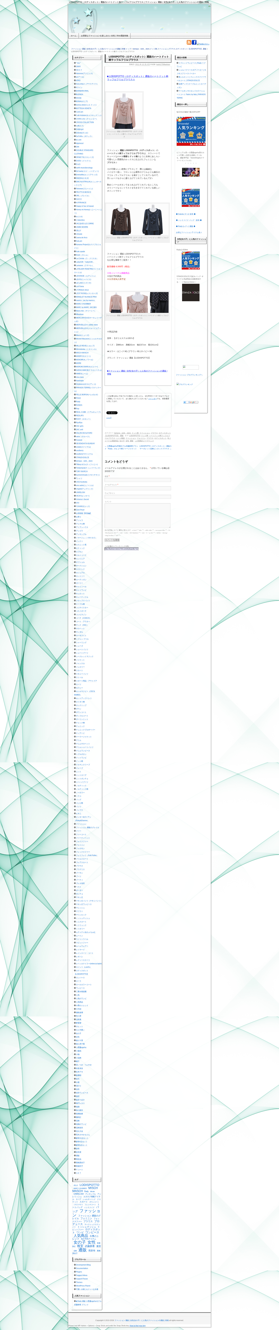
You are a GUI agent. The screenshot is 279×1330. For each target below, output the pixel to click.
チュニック (80, 726)
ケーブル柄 (80, 604)
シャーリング (81, 642)
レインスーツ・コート (84, 953)
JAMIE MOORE (82, 227)
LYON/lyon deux (82, 290)
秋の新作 (79, 1110)
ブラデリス (80, 869)
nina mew (80, 377)
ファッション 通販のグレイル (87, 827)
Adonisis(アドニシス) (84, 73)
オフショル (80, 562)
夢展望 (78, 1023)
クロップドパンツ (83, 601)
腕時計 (78, 1117)
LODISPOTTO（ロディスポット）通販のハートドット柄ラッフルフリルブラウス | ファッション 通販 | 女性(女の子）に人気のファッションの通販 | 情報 (139, 2)
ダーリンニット (82, 719)
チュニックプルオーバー (85, 730)
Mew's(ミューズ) (82, 335)
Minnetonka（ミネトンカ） (87, 349)
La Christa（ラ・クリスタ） (87, 258)
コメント (108, 502)
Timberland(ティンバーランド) (88, 468)
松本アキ (79, 1072)
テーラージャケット (84, 737)
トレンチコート (90, 1204)
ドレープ (79, 768)
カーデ (78, 1199)
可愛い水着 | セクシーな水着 (87, 1289)
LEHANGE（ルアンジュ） (86, 276)
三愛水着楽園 (81, 992)
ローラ (78, 981)
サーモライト (81, 635)
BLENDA (79, 94)
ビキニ (78, 813)
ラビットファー (82, 943)
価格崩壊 (79, 1012)
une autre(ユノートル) (84, 485)
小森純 (78, 1051)
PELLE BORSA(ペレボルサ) (87, 395)
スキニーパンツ (82, 674)
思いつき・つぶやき (84, 1065)
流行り (78, 1086)
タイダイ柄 (80, 702)
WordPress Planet (83, 1286)
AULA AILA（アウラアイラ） (87, 84)
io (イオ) (79, 217)
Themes (79, 1282)
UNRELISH (80, 492)
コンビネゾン (81, 615)
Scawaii (79, 440)
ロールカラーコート (84, 985)
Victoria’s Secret (82, 499)
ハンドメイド (89, 1207)
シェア (109, 418)
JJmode (79, 234)
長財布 (91, 1250)
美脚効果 (79, 1114)
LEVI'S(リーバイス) (83, 279)
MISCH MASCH (82, 353)
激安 (77, 1096)
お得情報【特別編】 (84, 513)
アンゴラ (79, 531)
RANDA (79, 405)
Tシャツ (79, 478)
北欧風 (78, 1019)
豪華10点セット (82, 1138)
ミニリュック (81, 925)
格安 (80, 1246)
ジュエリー (80, 667)
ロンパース (80, 978)
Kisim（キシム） (82, 255)
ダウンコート (81, 712)
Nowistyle (80, 381)
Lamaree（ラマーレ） (85, 265)
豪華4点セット (81, 1142)
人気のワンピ (81, 999)
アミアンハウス (82, 527)
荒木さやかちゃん (83, 1135)
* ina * (78, 63)
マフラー (79, 911)
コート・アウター (83, 621)
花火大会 (79, 1131)
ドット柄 (153, 49)
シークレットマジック (84, 656)
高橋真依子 (80, 1163)
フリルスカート (82, 859)
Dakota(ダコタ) (82, 133)
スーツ (78, 684)
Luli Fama (80, 286)
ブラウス (171, 49)
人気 (77, 995)
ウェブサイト (110, 493)
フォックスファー (83, 852)
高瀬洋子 (79, 1166)
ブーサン (79, 873)
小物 (77, 1054)
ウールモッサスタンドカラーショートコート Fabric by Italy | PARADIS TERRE (191, 94)
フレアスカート (82, 862)
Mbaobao (80, 314)
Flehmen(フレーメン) (84, 189)
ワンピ (80, 1232)
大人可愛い (80, 1030)
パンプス (79, 810)
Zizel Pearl (80, 510)
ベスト (78, 887)
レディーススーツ (83, 960)
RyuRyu (79, 423)
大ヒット (79, 1026)
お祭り (78, 517)
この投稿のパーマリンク (144, 441)
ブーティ (79, 880)
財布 (77, 1149)
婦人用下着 (80, 1044)
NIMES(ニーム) (82, 374)
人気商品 (79, 1002)
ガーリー (79, 583)
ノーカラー (80, 793)
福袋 (77, 1107)
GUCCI (79, 199)
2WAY (78, 66)
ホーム (73, 36)
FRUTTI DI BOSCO (83, 192)
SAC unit (79, 429)
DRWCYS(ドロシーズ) (85, 157)
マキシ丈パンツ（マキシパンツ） (89, 901)
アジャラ (79, 520)
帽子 (77, 1061)
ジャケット (80, 660)
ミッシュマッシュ (83, 918)
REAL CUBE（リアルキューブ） (89, 412)
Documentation (82, 1268)
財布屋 (78, 1152)
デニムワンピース (83, 751)
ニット (78, 772)
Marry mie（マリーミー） (86, 311)
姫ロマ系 (79, 1040)
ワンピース (80, 988)
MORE (78, 363)
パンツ (78, 807)
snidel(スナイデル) (83, 447)
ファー (78, 831)
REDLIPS (80, 416)
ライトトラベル (82, 939)
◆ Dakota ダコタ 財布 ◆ (186, 214)
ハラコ (78, 796)
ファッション (162, 49)
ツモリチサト (78, 1204)
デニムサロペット (83, 744)
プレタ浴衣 (80, 883)
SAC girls (79, 426)
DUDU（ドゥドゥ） (84, 161)
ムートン (79, 936)
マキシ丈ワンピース (84, 904)
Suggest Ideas (81, 1275)
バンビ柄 (79, 803)
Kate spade (80, 251)
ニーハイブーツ (82, 782)
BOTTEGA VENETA (83, 108)
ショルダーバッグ (89, 1199)
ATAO (78, 80)
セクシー (79, 688)
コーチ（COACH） (83, 618)
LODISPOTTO (134, 436)
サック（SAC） (82, 625)
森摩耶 (78, 1075)
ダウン (78, 709)
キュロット (80, 594)
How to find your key (138, 1326)
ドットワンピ (81, 758)
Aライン (79, 87)
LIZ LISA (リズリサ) (83, 283)
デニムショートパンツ (84, 747)
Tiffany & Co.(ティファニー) (87, 464)
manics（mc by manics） (86, 300)
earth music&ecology (84, 168)
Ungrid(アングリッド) (84, 489)
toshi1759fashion (163, 64)
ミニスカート (81, 922)
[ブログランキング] (191, 384)
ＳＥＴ (78, 1173)
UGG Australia (81, 482)
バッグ (78, 800)
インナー (79, 541)
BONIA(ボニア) (82, 101)
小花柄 (78, 1058)
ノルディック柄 (82, 789)
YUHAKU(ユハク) (83, 506)
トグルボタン (81, 754)
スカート (79, 670)
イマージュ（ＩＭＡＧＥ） (86, 538)
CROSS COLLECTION (85, 122)
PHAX (78, 398)
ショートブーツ (82, 653)
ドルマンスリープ (83, 765)
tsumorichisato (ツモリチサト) (88, 475)
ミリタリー (80, 929)
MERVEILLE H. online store (87, 325)
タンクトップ (81, 705)
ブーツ (78, 876)
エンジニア (80, 559)
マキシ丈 (79, 897)
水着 (77, 1082)
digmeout (79, 143)
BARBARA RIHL (82, 91)
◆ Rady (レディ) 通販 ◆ (185, 226)
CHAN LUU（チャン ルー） (87, 119)
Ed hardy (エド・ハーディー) (87, 171)
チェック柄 (80, 723)
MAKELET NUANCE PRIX (86, 297)
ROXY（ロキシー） (83, 419)
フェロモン (80, 848)
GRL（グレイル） (83, 196)
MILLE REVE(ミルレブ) (85, 346)
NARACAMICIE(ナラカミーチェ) (89, 370)
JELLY (78, 231)
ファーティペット (83, 838)
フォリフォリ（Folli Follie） (87, 855)
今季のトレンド (82, 1005)
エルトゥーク (81, 555)
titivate (92, 1191)
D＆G (78, 164)
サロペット (80, 628)
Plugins (79, 1272)
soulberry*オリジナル (84, 454)
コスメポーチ (81, 611)
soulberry (79, 450)
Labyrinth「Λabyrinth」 (85, 262)
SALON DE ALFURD (84, 433)
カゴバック (80, 569)
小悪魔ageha (81, 1047)
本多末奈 (79, 1068)
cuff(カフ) (79, 126)
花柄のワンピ (81, 1124)
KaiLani (79, 241)
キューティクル (82, 597)
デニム (78, 740)
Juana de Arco (81, 238)
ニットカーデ (81, 775)
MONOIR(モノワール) (84, 360)
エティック (80, 548)
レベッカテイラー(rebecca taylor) (89, 964)
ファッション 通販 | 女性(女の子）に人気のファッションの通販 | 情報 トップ (101, 49)
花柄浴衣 (79, 1128)
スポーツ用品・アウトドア (86, 681)
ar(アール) (80, 77)
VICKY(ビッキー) (82, 496)
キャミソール (81, 587)
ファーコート (81, 834)
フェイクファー (82, 841)
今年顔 (78, 1009)
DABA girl (80, 129)
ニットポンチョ (82, 779)
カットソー (80, 576)
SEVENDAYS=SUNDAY (85, 443)
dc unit (78, 140)
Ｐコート (79, 1170)
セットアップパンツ (84, 698)
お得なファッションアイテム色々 (189, 232)
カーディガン (81, 580)
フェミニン (141, 438)
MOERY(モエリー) (83, 356)
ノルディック (81, 786)
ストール (79, 677)
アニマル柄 (80, 524)
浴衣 (77, 1089)
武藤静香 (90, 1246)
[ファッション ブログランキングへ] (191, 367)
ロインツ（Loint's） (84, 967)
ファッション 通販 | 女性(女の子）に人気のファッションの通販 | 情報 (142, 1320)
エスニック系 (81, 545)
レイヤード (80, 950)
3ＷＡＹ (79, 70)
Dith (77, 147)
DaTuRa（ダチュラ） (84, 136)
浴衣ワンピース (82, 1093)
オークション (81, 566)
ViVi (77, 503)
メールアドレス (111, 485)
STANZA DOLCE (82, 457)
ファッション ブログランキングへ (189, 375)
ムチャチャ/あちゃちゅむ (86, 932)
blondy (78, 98)
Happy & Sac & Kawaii (85, 206)
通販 (204, 49)
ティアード (80, 733)
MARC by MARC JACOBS (86, 307)
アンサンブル (81, 534)
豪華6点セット (81, 1145)
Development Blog (83, 1265)
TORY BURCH (82, 471)
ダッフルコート (82, 716)
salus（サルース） (83, 436)
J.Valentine (80, 220)
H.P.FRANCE (81, 203)
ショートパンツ (82, 649)
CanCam (79, 112)
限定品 (78, 1159)
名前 (106, 476)
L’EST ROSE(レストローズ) (87, 293)
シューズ (79, 646)
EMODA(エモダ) (82, 178)
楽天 (77, 1079)
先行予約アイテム (88, 1239)
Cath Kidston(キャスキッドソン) (88, 115)
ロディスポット (160, 438)
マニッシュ (80, 908)
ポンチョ (79, 894)
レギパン (79, 957)
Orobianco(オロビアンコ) (86, 384)
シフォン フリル (82, 639)
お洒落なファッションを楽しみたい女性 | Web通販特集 (104, 36)
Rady (78, 402)
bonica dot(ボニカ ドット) (86, 105)
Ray (77, 409)
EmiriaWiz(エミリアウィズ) (86, 175)
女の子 (122, 441)
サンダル (79, 632)
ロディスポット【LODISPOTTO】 (189, 49)
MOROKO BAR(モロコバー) (87, 367)
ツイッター (152, 399)
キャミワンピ (81, 590)
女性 (127, 441)
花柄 (77, 1121)
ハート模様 (120, 438)
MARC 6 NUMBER (83, 304)
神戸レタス (80, 1103)
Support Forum (82, 1279)
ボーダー (79, 890)
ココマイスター (82, 608)
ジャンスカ (80, 663)
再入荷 (78, 1016)
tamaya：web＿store (141, 49)
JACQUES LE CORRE (85, 224)
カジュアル (80, 573)
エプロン (79, 552)
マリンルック (81, 915)
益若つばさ (80, 1100)
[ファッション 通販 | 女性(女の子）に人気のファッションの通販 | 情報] (139, 18)
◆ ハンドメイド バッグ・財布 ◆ (189, 220)
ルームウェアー (82, 946)
